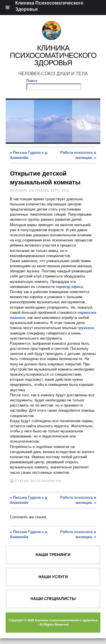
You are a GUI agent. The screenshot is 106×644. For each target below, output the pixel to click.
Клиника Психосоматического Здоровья (53, 55)
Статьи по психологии (38, 481)
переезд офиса (69, 287)
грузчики (86, 328)
